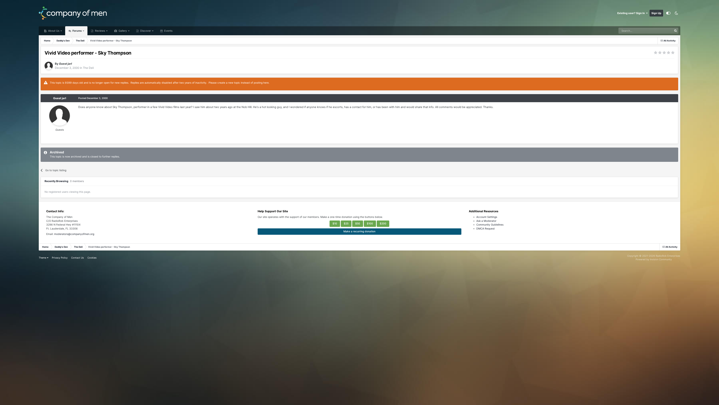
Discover (145, 30)
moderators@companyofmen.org (74, 234)
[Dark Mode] (676, 13)
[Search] (675, 31)
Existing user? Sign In (631, 13)
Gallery (122, 30)
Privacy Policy (60, 257)
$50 (357, 223)
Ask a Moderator (486, 220)
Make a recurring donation (359, 231)
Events (167, 30)
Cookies (92, 257)
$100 (370, 223)
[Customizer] (668, 13)
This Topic (661, 30)
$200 (383, 223)
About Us (53, 30)
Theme (43, 257)
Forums (77, 30)
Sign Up (656, 13)
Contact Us (77, 257)
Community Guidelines (489, 224)
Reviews (99, 30)
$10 (335, 223)
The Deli (88, 68)
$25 (346, 223)
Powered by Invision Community (654, 259)
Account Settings (486, 216)
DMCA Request (485, 228)
